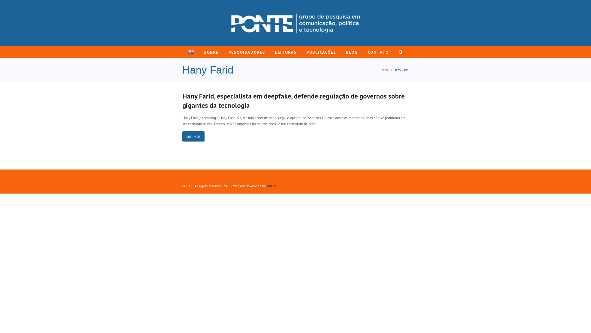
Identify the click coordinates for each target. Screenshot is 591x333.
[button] (400, 52)
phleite (271, 186)
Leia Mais (193, 136)
